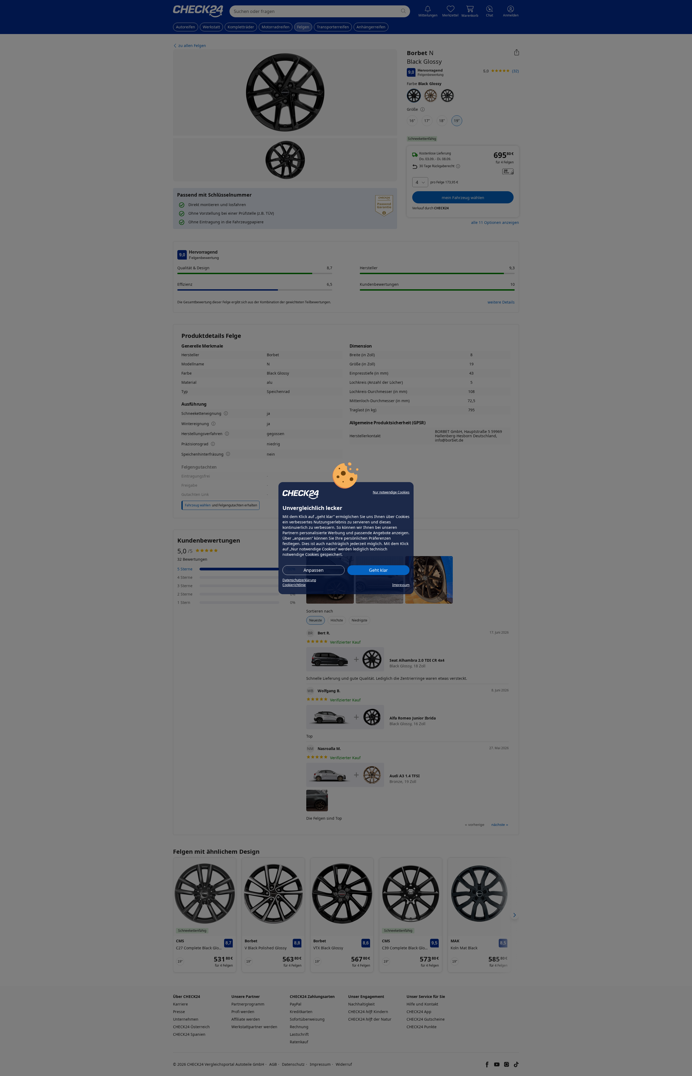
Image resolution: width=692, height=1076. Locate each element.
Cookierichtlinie (294, 585)
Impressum (401, 585)
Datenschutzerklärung (299, 580)
